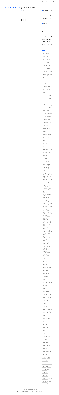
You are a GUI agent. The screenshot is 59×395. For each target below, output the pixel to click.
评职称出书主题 (45, 249)
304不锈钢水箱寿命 (45, 281)
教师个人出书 (50, 365)
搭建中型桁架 (49, 150)
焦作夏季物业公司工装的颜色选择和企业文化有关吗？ (30, 8)
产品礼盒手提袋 (45, 251)
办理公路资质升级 (49, 224)
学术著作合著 (49, 62)
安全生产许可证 (45, 314)
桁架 (49, 366)
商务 (34, 1)
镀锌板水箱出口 (45, 90)
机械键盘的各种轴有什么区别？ (47, 18)
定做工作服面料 (49, 267)
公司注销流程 (48, 128)
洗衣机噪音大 (44, 222)
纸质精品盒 (44, 176)
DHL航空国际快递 (45, 339)
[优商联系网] (8, 1)
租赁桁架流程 (44, 219)
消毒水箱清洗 (44, 234)
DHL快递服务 (44, 108)
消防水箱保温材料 (45, 248)
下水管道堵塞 (50, 71)
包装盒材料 (44, 203)
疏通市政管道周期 (45, 180)
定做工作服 (48, 111)
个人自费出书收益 (45, 284)
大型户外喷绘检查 (45, 315)
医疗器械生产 (44, 246)
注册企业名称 (44, 60)
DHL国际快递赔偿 (45, 105)
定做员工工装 (44, 245)
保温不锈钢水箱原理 (45, 254)
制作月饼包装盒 (50, 290)
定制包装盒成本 (50, 86)
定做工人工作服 (49, 164)
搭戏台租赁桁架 (45, 197)
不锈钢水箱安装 (45, 198)
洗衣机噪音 (49, 173)
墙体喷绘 (48, 219)
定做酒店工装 (49, 194)
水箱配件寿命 (50, 63)
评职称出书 (46, 168)
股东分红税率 (49, 353)
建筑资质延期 (49, 297)
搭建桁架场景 (49, 327)
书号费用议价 (44, 357)
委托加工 (49, 114)
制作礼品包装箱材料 (45, 317)
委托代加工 (44, 107)
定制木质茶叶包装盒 (45, 362)
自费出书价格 (44, 345)
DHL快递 (50, 53)
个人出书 (44, 239)
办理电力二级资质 (45, 207)
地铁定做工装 (44, 212)
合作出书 (47, 239)
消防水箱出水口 (49, 98)
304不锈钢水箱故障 (45, 342)
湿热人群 (48, 245)
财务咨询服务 (49, 345)
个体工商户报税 (45, 77)
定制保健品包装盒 (45, 80)
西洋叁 (47, 203)
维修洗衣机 (49, 293)
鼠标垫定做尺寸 (50, 282)
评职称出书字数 (45, 290)
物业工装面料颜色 (49, 66)
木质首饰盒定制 (45, 261)
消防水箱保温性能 (45, 278)
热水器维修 (50, 51)
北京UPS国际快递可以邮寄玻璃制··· (47, 36)
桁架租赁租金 (49, 233)
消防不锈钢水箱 (49, 221)
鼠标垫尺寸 (44, 129)
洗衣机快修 (44, 225)
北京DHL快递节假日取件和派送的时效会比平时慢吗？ (47, 26)
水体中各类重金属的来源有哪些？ (47, 15)
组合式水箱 (49, 198)
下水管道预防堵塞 (49, 74)
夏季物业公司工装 (45, 81)
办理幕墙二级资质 (45, 264)
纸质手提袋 (44, 221)
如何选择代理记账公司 (45, 276)
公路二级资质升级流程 (45, 272)
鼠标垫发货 (49, 188)
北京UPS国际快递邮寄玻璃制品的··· (47, 34)
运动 (43, 168)
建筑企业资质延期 (45, 326)
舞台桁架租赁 (49, 368)
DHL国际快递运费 (45, 303)
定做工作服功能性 (45, 269)
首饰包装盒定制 (45, 318)
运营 (18, 1)
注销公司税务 (50, 206)
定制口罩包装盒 (45, 329)
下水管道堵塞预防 (45, 78)
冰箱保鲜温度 (49, 126)
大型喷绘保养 (44, 338)
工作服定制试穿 (49, 116)
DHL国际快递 (44, 113)
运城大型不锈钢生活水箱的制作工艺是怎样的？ (47, 23)
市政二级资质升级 (49, 99)
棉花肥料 (48, 56)
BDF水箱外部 (49, 237)
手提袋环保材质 (49, 210)
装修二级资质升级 (45, 335)
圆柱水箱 (50, 183)
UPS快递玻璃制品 (45, 381)
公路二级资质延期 (45, 260)
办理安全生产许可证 (45, 183)
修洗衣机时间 (50, 296)
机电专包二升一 (49, 243)
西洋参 (48, 209)
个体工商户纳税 (45, 101)
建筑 (42, 1)
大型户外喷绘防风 (45, 341)
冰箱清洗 (48, 102)
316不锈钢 (44, 87)
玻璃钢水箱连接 (45, 152)
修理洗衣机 (47, 242)
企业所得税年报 (45, 306)
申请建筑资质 (44, 99)
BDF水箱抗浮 (49, 152)
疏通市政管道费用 (45, 206)
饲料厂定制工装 (45, 171)
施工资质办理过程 (49, 311)
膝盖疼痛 (44, 242)
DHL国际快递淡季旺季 (45, 344)
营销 (30, 1)
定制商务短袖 (48, 87)
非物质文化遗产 (45, 282)
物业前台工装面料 (45, 71)
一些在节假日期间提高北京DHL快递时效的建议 (47, 21)
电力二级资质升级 (45, 240)
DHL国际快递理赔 (45, 158)
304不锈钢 (50, 122)
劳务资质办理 (44, 116)
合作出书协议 (44, 62)
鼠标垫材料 (50, 350)
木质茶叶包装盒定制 (45, 354)
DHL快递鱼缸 (44, 369)
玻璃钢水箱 (47, 137)
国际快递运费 (44, 255)
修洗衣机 (46, 135)
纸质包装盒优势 (45, 287)
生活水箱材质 (49, 249)
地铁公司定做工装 (45, 231)
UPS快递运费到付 (45, 252)
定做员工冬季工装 (45, 167)
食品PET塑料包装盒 (45, 162)
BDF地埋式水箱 (48, 170)
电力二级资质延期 (45, 330)
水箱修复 (49, 318)
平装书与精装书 (45, 191)
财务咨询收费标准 (49, 138)
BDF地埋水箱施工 (45, 186)
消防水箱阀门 (50, 294)
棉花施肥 (47, 69)
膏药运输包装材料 (45, 293)
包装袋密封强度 (45, 324)
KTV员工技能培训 (49, 213)
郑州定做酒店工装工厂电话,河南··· (47, 42)
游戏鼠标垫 (48, 359)
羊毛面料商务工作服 (45, 156)
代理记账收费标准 (45, 356)
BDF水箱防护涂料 (45, 75)
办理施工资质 (44, 98)
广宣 (26, 1)
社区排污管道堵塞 (45, 65)
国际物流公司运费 (45, 93)
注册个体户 (44, 56)
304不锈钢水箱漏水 (45, 321)
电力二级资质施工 (45, 320)
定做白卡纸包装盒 (45, 332)
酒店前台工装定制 (48, 95)
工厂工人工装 (44, 102)
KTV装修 (49, 186)
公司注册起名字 (45, 153)
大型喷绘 (44, 291)
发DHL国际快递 (50, 336)
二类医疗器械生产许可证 (46, 227)
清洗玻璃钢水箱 (45, 123)
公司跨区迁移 (44, 74)
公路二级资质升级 (45, 195)
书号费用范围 (44, 368)
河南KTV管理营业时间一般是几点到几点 (47, 10)
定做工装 (50, 168)
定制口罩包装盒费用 (45, 350)
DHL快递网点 (46, 117)
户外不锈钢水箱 (45, 86)
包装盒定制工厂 (45, 309)
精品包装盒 (44, 228)
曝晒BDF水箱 (50, 78)
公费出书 (49, 120)
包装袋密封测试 (50, 309)
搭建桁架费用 (50, 131)
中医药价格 (44, 140)
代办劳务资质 (46, 200)
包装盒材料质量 (50, 197)
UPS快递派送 (44, 230)
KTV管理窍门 (44, 111)
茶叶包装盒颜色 (45, 188)
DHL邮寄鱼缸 (50, 378)
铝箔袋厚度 (48, 230)
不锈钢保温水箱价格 (45, 218)
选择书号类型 (44, 279)
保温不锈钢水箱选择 (45, 149)
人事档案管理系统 (45, 144)
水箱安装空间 (44, 257)
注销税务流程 (50, 231)
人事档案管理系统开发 (45, 147)
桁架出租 (44, 351)
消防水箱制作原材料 (45, 305)
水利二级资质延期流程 (45, 300)
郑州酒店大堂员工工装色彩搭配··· (47, 44)
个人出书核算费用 (45, 285)
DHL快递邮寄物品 (49, 257)
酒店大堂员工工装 (45, 374)
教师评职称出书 (45, 360)
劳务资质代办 (44, 210)
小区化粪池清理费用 (45, 372)
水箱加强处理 (49, 222)
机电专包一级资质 (45, 134)
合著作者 (44, 69)
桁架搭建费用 (44, 297)
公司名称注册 (50, 161)
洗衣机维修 (50, 156)
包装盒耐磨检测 (49, 357)
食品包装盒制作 (45, 336)
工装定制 (49, 119)
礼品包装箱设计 (45, 266)
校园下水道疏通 (50, 57)
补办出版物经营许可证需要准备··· (47, 39)
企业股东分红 (48, 258)
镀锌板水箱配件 (45, 182)
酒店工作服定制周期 (45, 192)
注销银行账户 (44, 110)
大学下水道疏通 (45, 96)
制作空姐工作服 (50, 204)
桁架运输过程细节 (45, 131)
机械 (46, 1)
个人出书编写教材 (45, 365)
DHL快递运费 (44, 104)
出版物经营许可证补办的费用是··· (47, 41)
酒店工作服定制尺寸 (45, 125)
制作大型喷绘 (44, 150)
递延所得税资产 (45, 114)
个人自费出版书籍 (45, 348)
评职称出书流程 (45, 204)
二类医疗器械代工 (45, 161)
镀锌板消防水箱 (49, 113)
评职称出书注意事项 (45, 236)
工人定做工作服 (45, 120)
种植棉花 (49, 101)
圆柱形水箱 (50, 149)
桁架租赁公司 (44, 327)
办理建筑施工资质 (45, 177)
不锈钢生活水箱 (45, 54)
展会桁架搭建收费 (45, 179)
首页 (14, 1)
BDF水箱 (44, 137)
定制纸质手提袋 (50, 174)
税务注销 (49, 326)
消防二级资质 (44, 194)
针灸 (43, 117)
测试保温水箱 (44, 164)
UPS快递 (44, 170)
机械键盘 (47, 53)
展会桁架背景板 (49, 72)
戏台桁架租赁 (44, 243)
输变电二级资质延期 (45, 132)
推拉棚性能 (44, 258)
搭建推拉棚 (44, 224)
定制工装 (49, 182)
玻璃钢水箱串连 (45, 143)
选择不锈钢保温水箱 (45, 270)
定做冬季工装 (49, 110)
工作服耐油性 (49, 266)
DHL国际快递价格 (49, 68)
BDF (47, 228)
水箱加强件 (49, 252)
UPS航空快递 (44, 201)
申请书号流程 (49, 312)
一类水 (43, 51)
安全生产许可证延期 (45, 263)
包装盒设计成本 (45, 165)
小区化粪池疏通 (45, 371)
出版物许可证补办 (45, 378)
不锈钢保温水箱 (45, 155)
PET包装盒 (48, 185)
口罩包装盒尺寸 (48, 291)
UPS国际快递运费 (45, 216)
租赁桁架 (49, 189)
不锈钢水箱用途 (45, 215)
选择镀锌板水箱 (45, 119)
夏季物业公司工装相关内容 (10, 4)
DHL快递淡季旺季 (45, 333)
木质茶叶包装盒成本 (45, 366)
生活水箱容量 (49, 246)
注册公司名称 (49, 96)
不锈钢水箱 (44, 72)
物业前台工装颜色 (45, 84)
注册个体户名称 (50, 54)
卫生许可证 (48, 141)
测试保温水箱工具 (45, 294)
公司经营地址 (50, 135)
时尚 (22, 1)
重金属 (43, 53)
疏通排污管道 (49, 369)
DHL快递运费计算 (45, 363)
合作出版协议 (44, 68)
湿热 (48, 240)
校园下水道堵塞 (45, 57)
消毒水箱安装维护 (45, 288)
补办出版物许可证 (45, 375)
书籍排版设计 (44, 312)
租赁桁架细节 (48, 129)
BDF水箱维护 (50, 278)
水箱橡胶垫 (49, 144)
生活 (38, 1)
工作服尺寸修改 (45, 237)
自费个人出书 (44, 146)
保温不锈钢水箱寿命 (45, 122)
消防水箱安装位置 (45, 323)
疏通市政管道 (44, 141)
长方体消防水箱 (45, 174)
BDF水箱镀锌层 (45, 233)
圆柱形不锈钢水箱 (45, 159)
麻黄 (43, 135)
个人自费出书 (44, 138)
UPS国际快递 (44, 128)
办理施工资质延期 (48, 351)
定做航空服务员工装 (45, 308)
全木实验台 (49, 356)
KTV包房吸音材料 (45, 173)
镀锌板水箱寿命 (49, 107)
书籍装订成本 (44, 359)
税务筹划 (50, 125)
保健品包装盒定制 (45, 92)
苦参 (47, 104)
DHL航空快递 (50, 179)
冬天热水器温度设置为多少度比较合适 (47, 13)
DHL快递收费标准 (49, 212)
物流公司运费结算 (49, 60)
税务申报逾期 (44, 311)
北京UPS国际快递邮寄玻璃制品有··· (47, 33)
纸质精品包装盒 (45, 189)
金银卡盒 (48, 201)
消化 (48, 155)
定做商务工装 (49, 89)
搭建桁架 (49, 216)
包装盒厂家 (49, 105)
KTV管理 (47, 51)
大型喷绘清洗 (49, 153)
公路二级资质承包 (45, 296)
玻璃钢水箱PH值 (45, 89)
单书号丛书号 (44, 299)
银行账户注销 (49, 165)
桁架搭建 (50, 203)
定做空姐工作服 (45, 273)
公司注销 (49, 134)
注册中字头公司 (49, 176)
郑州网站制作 (40, 391)
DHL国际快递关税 (45, 83)
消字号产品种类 (49, 59)
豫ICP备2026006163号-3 (32, 391)
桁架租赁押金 (49, 255)
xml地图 (37, 391)
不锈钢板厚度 (44, 213)
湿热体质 (49, 93)
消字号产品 (44, 59)
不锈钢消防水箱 (49, 338)
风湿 (43, 200)
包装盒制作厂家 (45, 302)
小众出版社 (44, 66)
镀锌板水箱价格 (45, 209)
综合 (50, 1)
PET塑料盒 (48, 140)
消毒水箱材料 (49, 273)
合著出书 (44, 95)
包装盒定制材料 (45, 347)
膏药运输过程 (44, 267)
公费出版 (48, 108)
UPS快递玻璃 (50, 381)
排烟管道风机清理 (45, 63)
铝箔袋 (49, 159)
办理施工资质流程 (45, 275)
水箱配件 (49, 65)
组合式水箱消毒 (45, 126)
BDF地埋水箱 (44, 185)
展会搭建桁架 (50, 167)
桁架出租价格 (44, 353)
